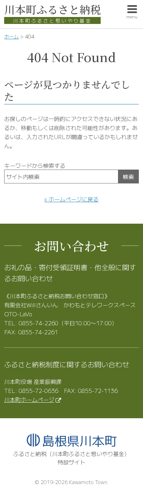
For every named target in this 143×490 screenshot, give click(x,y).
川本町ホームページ (29, 399)
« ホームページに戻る (71, 199)
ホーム (11, 36)
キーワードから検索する (34, 165)
